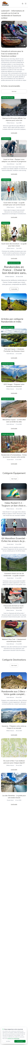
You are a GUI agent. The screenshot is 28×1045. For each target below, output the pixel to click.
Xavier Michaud (10, 164)
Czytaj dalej (14, 289)
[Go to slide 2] (23, 45)
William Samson (7, 42)
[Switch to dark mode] (22, 3)
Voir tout (14, 91)
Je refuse (8, 1041)
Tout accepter (20, 1041)
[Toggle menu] (25, 3)
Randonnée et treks (7, 97)
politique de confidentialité (13, 1038)
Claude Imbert (10, 459)
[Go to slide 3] (24, 45)
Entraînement (6, 138)
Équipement (7, 34)
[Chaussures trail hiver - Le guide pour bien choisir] (14, 34)
